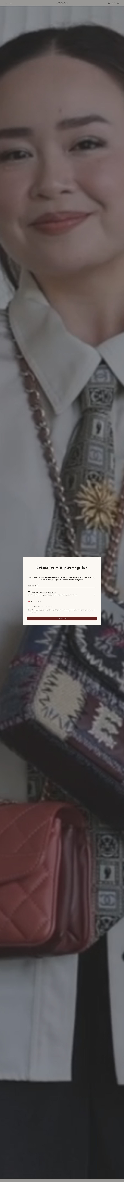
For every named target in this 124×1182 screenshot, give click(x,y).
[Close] (98, 559)
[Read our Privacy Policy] (95, 595)
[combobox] (31, 601)
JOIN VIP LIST (62, 618)
